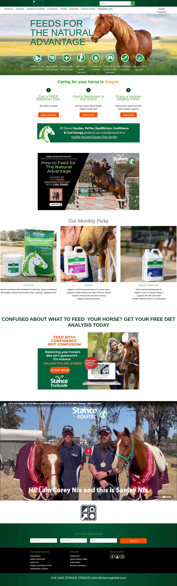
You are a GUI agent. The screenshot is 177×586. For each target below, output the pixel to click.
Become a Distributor (78, 565)
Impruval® (88, 285)
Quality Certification (37, 559)
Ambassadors (75, 562)
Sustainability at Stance (39, 569)
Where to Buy (88, 115)
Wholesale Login (105, 9)
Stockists (20, 9)
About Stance (35, 556)
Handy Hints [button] (74, 556)
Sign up (133, 541)
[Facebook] (112, 556)
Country (161, 9)
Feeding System (88, 9)
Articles (63, 9)
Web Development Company (88, 584)
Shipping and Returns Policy (41, 565)
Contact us (34, 562)
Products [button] (8, 9)
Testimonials (128, 115)
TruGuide (73, 9)
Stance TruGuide (48, 115)
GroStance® (28, 285)
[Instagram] (117, 556)
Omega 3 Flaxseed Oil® (148, 285)
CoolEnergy (52, 9)
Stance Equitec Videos (78, 559)
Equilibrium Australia (36, 9)
